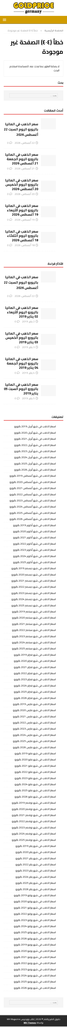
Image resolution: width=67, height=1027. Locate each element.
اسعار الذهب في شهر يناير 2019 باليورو (35, 846)
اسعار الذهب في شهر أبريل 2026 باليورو (35, 469)
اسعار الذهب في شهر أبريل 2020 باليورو (35, 432)
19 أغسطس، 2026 (25, 219)
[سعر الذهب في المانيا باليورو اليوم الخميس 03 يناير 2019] (48, 339)
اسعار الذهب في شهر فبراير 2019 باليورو (35, 654)
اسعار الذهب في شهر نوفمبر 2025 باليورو (34, 839)
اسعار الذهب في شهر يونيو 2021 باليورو (35, 957)
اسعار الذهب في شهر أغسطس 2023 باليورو (32, 500)
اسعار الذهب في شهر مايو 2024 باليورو (35, 784)
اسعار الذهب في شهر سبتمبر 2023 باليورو (34, 636)
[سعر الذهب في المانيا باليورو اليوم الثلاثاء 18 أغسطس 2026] (48, 237)
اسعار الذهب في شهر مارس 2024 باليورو (34, 735)
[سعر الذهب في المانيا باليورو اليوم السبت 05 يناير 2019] (48, 390)
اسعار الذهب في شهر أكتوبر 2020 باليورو (34, 531)
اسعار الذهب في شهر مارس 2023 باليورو (34, 728)
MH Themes (30, 1023)
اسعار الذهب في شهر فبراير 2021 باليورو (35, 667)
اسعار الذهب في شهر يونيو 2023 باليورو (35, 969)
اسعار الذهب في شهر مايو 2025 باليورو (35, 790)
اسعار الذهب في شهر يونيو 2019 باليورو (35, 944)
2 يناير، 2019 (28, 321)
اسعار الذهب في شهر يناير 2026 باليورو (35, 889)
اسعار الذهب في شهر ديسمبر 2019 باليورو (33, 568)
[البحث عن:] (33, 95)
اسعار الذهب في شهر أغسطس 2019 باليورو (32, 475)
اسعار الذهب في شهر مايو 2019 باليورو (35, 753)
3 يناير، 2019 (28, 347)
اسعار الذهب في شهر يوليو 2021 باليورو (35, 907)
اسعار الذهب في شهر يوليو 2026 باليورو (35, 938)
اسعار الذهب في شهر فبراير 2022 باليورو (35, 673)
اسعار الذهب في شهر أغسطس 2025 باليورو (32, 512)
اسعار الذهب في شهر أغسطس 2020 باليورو (32, 482)
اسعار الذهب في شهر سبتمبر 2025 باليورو (34, 648)
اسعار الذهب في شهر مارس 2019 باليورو (34, 704)
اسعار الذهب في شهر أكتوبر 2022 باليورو (34, 543)
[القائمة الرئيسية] (5, 20)
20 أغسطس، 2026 (25, 194)
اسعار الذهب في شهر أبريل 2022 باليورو (35, 445)
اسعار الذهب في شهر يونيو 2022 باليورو (35, 963)
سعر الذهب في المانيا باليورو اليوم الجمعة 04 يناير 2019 (21, 363)
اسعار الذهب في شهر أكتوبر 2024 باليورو (34, 556)
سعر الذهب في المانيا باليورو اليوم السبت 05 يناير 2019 (21, 388)
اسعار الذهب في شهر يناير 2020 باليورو (35, 852)
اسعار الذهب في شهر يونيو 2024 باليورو (35, 975)
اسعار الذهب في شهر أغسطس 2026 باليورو (32, 519)
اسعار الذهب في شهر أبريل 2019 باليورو (35, 426)
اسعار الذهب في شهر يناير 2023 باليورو (35, 870)
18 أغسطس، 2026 (25, 245)
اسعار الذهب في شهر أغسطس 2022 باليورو (32, 494)
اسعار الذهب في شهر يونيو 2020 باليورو (35, 950)
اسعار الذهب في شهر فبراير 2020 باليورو (35, 660)
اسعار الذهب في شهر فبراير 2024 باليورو (35, 685)
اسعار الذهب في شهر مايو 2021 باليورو (35, 765)
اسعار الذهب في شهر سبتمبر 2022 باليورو (34, 630)
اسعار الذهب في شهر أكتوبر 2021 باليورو (34, 537)
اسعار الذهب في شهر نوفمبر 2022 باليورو (34, 821)
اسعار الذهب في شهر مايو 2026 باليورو (35, 796)
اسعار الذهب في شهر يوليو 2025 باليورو (35, 932)
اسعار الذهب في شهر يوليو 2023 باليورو (35, 920)
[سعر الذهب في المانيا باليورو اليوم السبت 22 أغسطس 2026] (48, 123)
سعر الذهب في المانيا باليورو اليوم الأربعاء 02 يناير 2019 (21, 312)
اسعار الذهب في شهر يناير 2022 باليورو (35, 864)
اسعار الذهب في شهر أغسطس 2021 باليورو (32, 488)
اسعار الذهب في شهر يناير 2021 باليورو (35, 858)
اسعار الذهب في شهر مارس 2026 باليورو (34, 747)
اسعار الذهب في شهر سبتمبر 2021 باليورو (34, 623)
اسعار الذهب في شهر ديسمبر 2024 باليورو (33, 599)
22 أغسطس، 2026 (25, 142)
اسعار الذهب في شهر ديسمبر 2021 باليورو (33, 580)
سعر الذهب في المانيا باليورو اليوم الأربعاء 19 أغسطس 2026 (21, 210)
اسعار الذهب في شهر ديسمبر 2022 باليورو (33, 586)
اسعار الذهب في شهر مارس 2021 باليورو (34, 716)
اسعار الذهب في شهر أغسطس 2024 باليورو (32, 506)
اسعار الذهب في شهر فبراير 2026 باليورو (35, 698)
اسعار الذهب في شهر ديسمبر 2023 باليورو (33, 593)
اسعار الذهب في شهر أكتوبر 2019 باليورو (34, 525)
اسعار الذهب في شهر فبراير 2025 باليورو (35, 691)
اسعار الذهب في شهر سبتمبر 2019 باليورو (34, 611)
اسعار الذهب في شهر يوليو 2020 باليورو (35, 901)
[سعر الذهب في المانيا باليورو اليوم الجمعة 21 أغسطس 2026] (48, 160)
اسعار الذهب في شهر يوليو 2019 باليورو (35, 895)
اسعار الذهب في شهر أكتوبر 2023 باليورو (34, 549)
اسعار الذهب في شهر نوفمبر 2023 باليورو (34, 827)
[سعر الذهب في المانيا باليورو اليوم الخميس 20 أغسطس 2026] (48, 186)
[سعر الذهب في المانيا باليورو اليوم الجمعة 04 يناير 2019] (48, 364)
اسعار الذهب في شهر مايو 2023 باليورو (35, 778)
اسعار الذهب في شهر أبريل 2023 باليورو (35, 451)
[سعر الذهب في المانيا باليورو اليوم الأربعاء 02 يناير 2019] (48, 313)
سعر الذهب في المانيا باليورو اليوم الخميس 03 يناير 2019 (21, 337)
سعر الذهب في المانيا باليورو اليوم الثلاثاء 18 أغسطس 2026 (21, 235)
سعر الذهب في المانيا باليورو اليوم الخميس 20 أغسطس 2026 (21, 184)
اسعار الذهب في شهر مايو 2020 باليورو (35, 759)
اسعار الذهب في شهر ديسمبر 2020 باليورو (33, 574)
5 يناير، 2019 (28, 398)
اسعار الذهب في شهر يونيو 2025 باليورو (35, 981)
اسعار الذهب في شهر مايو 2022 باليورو (35, 771)
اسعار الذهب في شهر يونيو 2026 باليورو (35, 987)
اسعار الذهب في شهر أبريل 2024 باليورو (35, 457)
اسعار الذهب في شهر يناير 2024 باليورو (35, 876)
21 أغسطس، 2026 (25, 168)
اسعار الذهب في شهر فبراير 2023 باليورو (35, 679)
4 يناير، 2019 (28, 372)
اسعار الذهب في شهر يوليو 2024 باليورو (35, 926)
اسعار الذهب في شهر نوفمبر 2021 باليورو (34, 815)
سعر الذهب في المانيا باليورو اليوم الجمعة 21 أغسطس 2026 (21, 158)
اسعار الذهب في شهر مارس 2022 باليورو (34, 722)
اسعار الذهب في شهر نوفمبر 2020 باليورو (34, 809)
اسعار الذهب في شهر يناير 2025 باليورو (35, 882)
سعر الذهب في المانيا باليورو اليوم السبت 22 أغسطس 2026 (21, 129)
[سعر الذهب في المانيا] (33, 13)
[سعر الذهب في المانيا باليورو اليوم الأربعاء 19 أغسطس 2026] (48, 211)
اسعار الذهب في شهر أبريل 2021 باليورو (35, 438)
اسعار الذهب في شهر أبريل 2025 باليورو (35, 463)
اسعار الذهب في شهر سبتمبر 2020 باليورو (34, 617)
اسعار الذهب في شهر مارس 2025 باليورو (34, 741)
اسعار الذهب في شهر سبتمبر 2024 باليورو (34, 642)
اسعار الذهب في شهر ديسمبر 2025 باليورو (33, 605)
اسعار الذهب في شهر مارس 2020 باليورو (34, 710)
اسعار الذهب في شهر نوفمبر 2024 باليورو (34, 833)
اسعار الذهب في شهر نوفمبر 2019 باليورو (34, 802)
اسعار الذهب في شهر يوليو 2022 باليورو (35, 913)
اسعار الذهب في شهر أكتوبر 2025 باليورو (34, 562)
